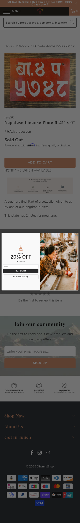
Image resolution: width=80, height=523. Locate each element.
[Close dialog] (76, 234)
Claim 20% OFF (21, 271)
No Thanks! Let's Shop (20, 276)
